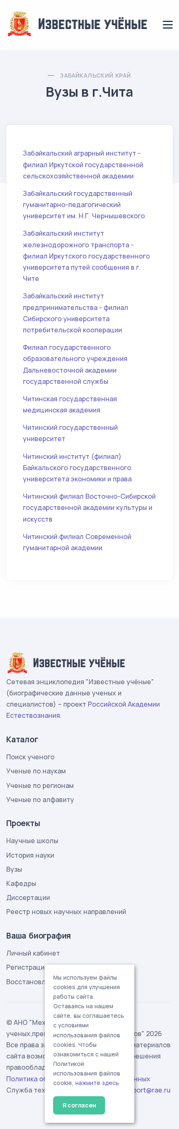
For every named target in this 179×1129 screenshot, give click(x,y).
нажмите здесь (97, 1083)
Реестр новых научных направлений (66, 911)
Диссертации (28, 897)
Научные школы (32, 840)
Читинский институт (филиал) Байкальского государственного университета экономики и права (77, 467)
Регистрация (27, 967)
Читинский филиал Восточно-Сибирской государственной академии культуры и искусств (89, 507)
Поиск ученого (30, 756)
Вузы (14, 869)
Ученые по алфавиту (40, 799)
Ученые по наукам (36, 770)
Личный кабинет (33, 953)
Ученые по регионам (40, 785)
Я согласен (79, 1105)
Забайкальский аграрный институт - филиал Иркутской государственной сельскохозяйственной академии (83, 164)
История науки (30, 855)
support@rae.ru (146, 1090)
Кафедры (21, 883)
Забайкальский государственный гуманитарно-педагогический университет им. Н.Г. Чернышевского (84, 204)
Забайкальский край (95, 75)
